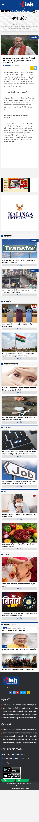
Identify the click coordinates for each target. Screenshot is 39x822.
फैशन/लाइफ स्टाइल (11, 364)
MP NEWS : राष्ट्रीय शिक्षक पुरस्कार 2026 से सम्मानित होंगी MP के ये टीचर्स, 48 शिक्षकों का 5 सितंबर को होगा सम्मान (20, 718)
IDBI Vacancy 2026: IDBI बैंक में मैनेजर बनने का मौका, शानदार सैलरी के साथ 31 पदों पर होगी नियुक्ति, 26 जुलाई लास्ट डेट (19, 482)
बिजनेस (22, 759)
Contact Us (13, 786)
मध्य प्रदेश (20, 24)
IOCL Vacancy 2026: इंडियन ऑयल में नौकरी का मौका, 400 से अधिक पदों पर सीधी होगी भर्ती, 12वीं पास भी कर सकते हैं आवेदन (19, 453)
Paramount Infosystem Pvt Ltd (19, 788)
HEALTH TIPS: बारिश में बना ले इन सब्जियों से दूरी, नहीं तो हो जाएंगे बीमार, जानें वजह (18, 545)
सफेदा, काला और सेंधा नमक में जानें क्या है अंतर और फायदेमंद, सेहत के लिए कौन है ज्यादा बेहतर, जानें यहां (19, 418)
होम (14, 24)
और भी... (19, 265)
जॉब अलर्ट (7, 428)
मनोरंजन (23, 754)
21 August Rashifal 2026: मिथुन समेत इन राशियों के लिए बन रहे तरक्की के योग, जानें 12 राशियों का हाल (19, 614)
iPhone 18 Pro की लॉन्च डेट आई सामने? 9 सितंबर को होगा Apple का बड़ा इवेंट (17, 325)
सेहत (5, 492)
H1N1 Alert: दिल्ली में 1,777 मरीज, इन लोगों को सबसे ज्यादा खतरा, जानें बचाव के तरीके (19, 515)
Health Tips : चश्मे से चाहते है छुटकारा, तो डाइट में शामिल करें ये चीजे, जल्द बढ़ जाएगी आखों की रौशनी (19, 389)
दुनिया (3, 754)
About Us (23, 786)
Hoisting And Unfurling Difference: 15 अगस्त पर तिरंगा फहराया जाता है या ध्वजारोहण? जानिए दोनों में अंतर (18, 355)
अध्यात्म (6, 554)
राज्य (28, 759)
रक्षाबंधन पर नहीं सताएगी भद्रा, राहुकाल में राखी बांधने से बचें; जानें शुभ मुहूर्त (18, 585)
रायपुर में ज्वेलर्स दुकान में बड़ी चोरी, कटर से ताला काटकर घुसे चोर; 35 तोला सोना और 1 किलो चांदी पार (20, 708)
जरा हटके (7, 301)
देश (8, 754)
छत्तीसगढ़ (23, 780)
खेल (13, 754)
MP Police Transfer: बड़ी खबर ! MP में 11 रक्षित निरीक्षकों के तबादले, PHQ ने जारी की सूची (19, 705)
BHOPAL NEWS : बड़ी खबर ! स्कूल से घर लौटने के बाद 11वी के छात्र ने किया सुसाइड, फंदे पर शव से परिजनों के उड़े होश (19, 711)
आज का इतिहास (6, 763)
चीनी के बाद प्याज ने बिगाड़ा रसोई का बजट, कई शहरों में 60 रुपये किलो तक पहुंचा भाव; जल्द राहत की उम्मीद (20, 714)
